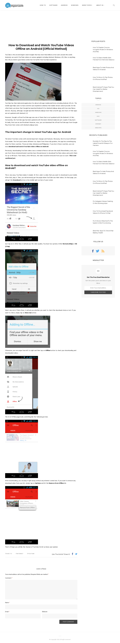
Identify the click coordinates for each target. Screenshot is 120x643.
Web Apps (98, 127)
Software (53, 5)
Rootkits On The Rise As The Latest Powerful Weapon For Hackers (102, 143)
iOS (98, 108)
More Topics (87, 5)
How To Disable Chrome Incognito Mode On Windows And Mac (103, 49)
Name (7, 603)
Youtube (31, 554)
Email (7, 612)
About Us (99, 5)
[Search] (114, 5)
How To (43, 5)
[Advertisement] (60, 24)
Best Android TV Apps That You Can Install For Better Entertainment (103, 89)
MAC (98, 116)
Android (64, 5)
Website (44, 612)
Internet (20, 554)
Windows (74, 5)
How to (9, 554)
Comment (8, 578)
